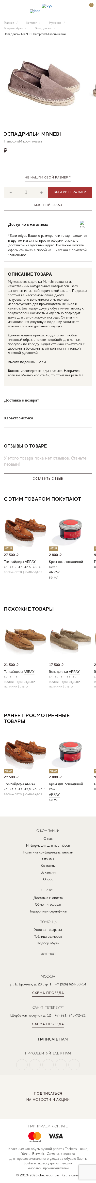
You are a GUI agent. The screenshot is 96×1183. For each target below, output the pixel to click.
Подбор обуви (48, 943)
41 (6, 567)
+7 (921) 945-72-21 (70, 1015)
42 (20, 567)
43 (35, 567)
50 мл (54, 578)
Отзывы (48, 859)
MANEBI (51, 134)
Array (30, 562)
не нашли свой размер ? (48, 177)
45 (18, 677)
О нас (48, 838)
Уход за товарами (48, 930)
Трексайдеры (14, 562)
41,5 (13, 567)
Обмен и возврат (48, 904)
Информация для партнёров (48, 845)
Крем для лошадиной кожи (66, 564)
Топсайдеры (13, 672)
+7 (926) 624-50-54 (70, 984)
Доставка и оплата (48, 898)
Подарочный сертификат (48, 911)
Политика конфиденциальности (48, 852)
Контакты (48, 866)
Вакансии (48, 872)
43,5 (42, 567)
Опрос (48, 879)
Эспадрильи (58, 672)
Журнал (48, 954)
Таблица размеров (48, 936)
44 (69, 677)
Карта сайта (71, 1175)
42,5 (27, 567)
